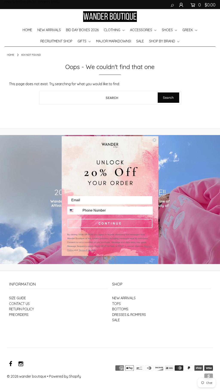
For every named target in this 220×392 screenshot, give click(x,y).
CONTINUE (110, 223)
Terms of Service (87, 250)
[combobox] (73, 210)
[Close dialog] (154, 140)
